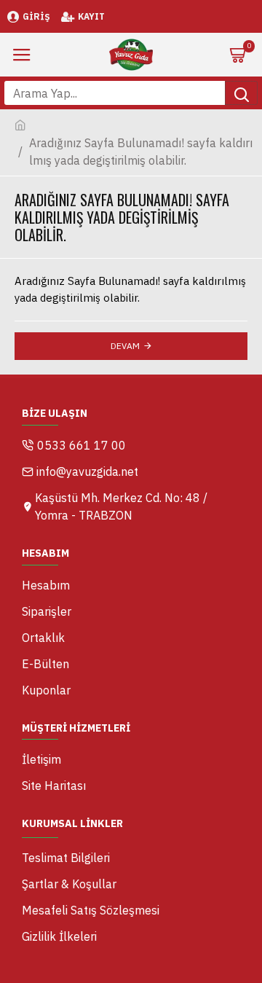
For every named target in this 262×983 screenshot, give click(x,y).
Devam (125, 345)
